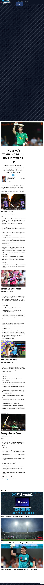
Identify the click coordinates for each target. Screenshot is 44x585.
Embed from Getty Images (5, 193)
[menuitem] (20, 1)
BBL (13, 175)
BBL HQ (26, 1)
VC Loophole (20, 1)
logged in (8, 479)
